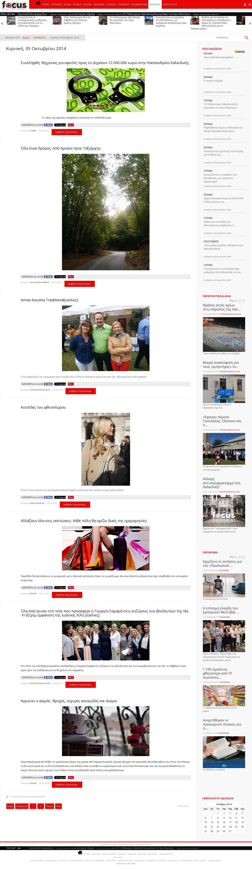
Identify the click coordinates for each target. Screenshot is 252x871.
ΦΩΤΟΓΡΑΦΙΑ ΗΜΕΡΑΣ (39, 282)
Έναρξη (10, 806)
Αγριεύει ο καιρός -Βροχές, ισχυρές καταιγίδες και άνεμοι (69, 700)
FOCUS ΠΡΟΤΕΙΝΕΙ (37, 860)
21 (211, 826)
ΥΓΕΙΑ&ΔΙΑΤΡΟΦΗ (139, 4)
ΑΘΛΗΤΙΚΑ (111, 4)
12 (242, 817)
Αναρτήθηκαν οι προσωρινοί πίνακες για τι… (222, 724)
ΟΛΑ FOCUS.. (118, 857)
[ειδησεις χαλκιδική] (38, 4)
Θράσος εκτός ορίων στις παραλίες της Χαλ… (221, 307)
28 (211, 831)
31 (230, 831)
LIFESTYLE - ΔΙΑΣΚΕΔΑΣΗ (94, 860)
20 (205, 826)
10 (230, 817)
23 (224, 826)
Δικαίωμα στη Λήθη (108, 844)
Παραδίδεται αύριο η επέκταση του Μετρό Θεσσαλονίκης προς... (223, 129)
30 (224, 831)
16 (224, 822)
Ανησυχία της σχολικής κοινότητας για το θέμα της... (223, 153)
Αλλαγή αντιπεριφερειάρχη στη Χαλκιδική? (221, 482)
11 (236, 817)
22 (218, 826)
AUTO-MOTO (63, 860)
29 (218, 831)
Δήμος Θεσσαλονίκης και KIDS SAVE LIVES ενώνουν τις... (224, 200)
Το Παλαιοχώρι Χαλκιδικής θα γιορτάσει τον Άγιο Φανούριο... (221, 106)
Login (245, 4)
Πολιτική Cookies (143, 844)
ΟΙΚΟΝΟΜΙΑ (99, 4)
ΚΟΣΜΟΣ (77, 4)
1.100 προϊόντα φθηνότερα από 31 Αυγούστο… (217, 673)
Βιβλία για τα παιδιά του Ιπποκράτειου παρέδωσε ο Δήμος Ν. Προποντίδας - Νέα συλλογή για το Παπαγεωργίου (119, 23)
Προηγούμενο (22, 806)
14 (211, 822)
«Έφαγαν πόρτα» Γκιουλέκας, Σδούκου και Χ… (222, 421)
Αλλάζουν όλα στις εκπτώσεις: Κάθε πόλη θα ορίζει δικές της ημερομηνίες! (84, 520)
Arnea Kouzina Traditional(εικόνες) (49, 299)
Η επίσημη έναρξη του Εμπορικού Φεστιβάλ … (221, 610)
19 (242, 822)
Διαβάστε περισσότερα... (66, 132)
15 (218, 822)
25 (236, 826)
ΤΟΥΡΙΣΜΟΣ (56, 4)
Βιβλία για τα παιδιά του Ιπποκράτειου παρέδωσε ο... (219, 223)
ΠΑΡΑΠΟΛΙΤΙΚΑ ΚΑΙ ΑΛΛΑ (40, 390)
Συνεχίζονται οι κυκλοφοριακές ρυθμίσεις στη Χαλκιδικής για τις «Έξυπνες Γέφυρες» (216, 21)
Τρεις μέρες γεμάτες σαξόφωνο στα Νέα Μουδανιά (167, 20)
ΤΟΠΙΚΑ (45, 4)
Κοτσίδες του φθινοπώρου (43, 407)
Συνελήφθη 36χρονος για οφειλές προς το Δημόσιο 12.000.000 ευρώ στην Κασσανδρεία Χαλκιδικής (105, 62)
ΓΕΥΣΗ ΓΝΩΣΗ (110, 860)
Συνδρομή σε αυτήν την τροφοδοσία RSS (28, 796)
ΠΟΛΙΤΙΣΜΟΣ (123, 4)
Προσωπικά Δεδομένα (126, 844)
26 (242, 826)
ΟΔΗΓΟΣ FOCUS (170, 4)
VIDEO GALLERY (199, 860)
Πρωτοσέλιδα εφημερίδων (218, 57)
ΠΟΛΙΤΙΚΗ (87, 4)
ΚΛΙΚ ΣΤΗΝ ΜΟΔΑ (37, 503)
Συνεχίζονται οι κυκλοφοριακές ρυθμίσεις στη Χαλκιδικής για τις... (223, 270)
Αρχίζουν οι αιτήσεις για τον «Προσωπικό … (222, 563)
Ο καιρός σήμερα (213, 80)
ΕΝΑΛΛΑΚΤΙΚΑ (140, 860)
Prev (239, 300)
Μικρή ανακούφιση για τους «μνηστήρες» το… (221, 364)
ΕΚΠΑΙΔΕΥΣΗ (151, 860)
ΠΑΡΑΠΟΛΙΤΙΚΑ (51, 860)
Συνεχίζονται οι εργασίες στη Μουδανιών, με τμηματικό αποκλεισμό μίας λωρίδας (79, 21)
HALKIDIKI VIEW (186, 860)
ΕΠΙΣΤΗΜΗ (162, 860)
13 (205, 822)
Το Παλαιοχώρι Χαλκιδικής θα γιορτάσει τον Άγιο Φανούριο (33, 20)
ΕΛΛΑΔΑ (67, 4)
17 (230, 822)
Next (243, 300)
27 (205, 831)
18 (236, 822)
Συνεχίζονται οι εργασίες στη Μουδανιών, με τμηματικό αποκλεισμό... (220, 178)
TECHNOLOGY (172, 860)
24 (230, 826)
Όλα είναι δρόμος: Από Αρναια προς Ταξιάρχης (61, 148)
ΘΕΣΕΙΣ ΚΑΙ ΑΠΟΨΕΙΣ (125, 860)
